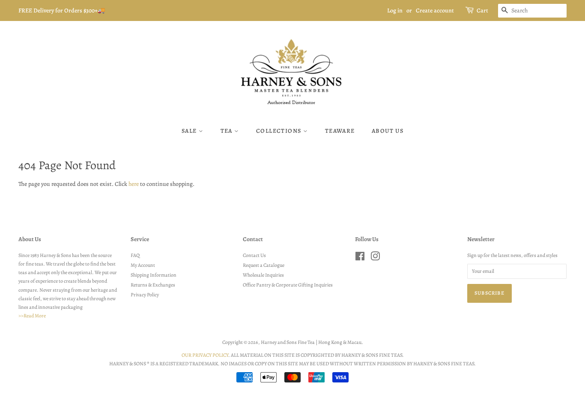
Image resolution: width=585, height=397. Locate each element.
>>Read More (32, 315)
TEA (228, 131)
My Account (143, 265)
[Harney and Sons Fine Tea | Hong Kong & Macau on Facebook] (360, 258)
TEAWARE (340, 131)
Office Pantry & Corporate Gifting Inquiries (288, 284)
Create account (435, 10)
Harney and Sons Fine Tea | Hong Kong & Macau (311, 342)
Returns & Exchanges (153, 284)
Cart (482, 10)
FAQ (135, 255)
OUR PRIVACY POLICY (205, 355)
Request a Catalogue (263, 265)
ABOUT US (387, 131)
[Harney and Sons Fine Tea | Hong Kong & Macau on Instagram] (375, 258)
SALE (190, 131)
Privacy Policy (145, 294)
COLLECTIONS (279, 131)
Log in (395, 10)
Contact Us (254, 255)
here (133, 184)
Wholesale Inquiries (263, 275)
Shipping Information (153, 275)
